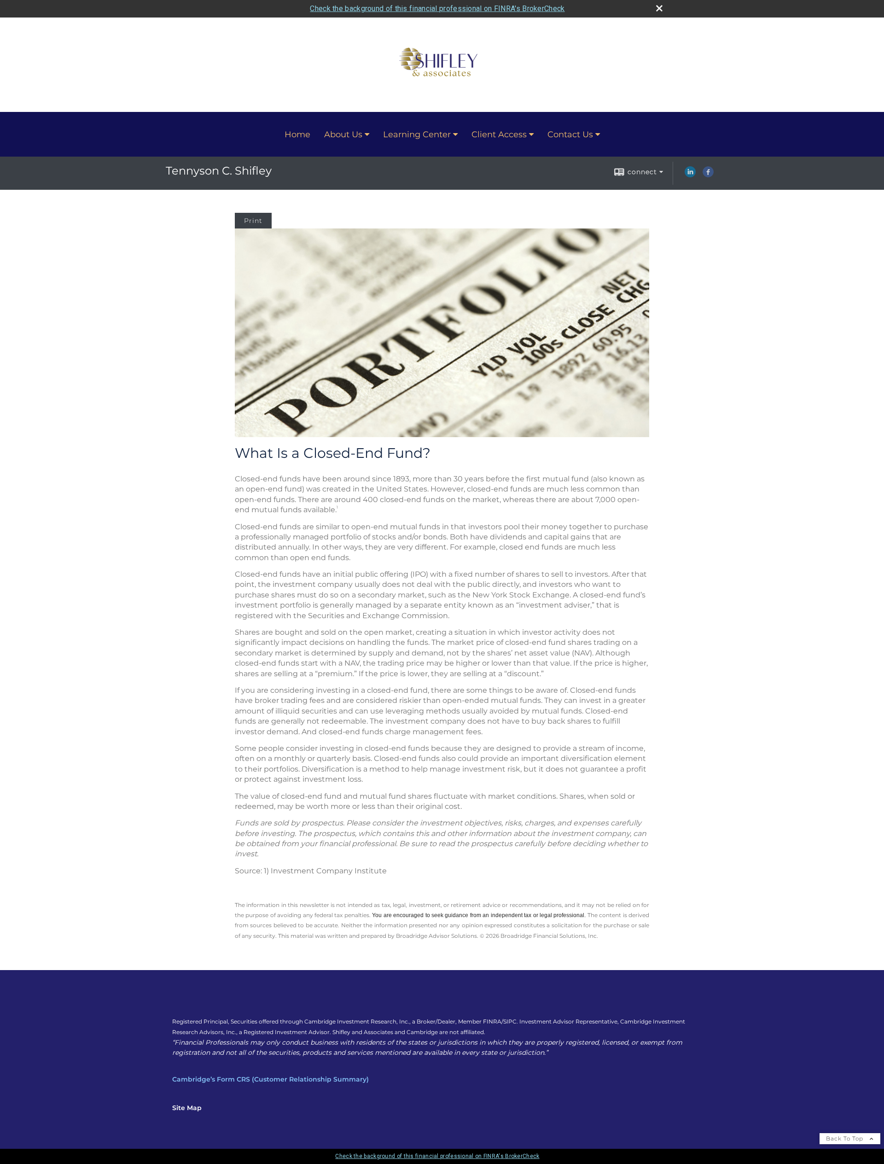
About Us (343, 134)
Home (297, 134)
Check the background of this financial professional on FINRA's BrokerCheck (437, 8)
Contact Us (570, 134)
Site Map (187, 1108)
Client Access (499, 134)
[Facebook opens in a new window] (708, 175)
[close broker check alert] (659, 8)
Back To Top (845, 1138)
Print (253, 220)
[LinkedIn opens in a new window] (690, 175)
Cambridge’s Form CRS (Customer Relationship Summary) (270, 1079)
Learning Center (417, 134)
